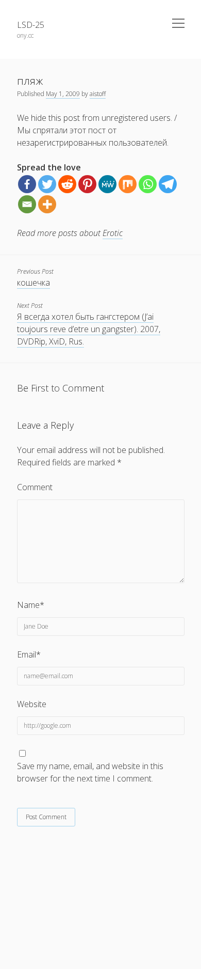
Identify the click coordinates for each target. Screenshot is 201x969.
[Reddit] (67, 184)
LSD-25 (30, 24)
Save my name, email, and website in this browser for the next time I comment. (90, 772)
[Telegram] (168, 184)
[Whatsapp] (148, 184)
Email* (29, 654)
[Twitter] (47, 184)
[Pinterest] (87, 184)
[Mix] (128, 184)
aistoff (98, 93)
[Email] (27, 204)
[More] (47, 204)
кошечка (33, 282)
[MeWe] (107, 184)
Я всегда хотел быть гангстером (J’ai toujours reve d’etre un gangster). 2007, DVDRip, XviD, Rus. (88, 329)
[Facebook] (27, 184)
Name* (30, 605)
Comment (35, 487)
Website (31, 704)
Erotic (113, 233)
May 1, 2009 (63, 93)
